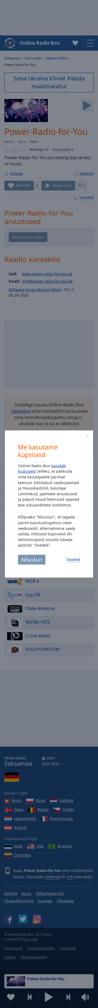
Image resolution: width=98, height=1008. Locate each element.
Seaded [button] (73, 559)
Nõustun (31, 559)
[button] (87, 436)
